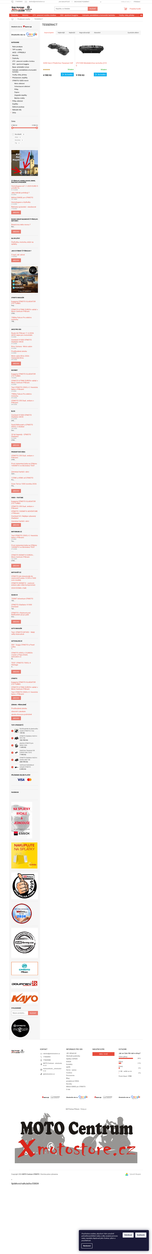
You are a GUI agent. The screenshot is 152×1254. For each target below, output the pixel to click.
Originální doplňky (20, 95)
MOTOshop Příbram (72, 1109)
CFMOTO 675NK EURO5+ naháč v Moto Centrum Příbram (24, 310)
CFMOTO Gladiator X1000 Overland (21, 606)
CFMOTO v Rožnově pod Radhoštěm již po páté (20, 614)
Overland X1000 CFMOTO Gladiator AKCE (21, 341)
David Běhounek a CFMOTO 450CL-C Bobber (22, 426)
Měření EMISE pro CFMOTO (22, 198)
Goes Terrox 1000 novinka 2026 (24, 484)
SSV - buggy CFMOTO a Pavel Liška (22, 646)
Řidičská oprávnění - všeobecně (23, 207)
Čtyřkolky (15, 58)
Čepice (16, 92)
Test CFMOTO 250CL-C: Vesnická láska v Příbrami (24, 388)
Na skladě (19, 134)
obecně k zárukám (18, 711)
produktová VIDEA (72, 1081)
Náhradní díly (16, 110)
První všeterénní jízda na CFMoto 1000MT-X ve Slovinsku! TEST (24, 465)
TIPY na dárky (17, 50)
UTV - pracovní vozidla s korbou (23, 61)
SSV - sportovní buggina (20, 64)
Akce (18, 137)
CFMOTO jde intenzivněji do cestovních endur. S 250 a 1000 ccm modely (23, 578)
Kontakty (69, 1064)
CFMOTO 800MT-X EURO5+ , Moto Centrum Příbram (22, 556)
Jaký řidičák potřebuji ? (20, 193)
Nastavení (87, 1246)
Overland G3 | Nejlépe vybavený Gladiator (23, 517)
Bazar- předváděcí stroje (20, 67)
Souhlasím (141, 1235)
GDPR (68, 1067)
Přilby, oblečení (17, 101)
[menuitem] (14, 15)
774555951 (47, 1057)
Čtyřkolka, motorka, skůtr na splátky (22, 243)
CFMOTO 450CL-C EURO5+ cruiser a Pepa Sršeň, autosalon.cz (22, 655)
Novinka (19, 140)
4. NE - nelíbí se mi (125, 1071)
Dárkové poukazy (18, 107)
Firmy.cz (83, 1109)
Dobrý (121, 1066)
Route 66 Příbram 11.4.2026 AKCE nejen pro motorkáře (22, 334)
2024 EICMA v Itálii (18, 588)
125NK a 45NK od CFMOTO (22, 478)
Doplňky (15, 104)
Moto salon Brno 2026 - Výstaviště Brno (20, 357)
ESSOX (68, 1062)
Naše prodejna (17, 47)
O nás (68, 1089)
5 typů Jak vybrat (18, 255)
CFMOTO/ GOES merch (20, 81)
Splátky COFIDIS (72, 1059)
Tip (17, 143)
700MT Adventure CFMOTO (22, 599)
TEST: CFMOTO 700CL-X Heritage (21, 664)
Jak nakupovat (64, 1)
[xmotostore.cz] (76, 1139)
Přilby (16, 89)
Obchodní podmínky (81, 1)
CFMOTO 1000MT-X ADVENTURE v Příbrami (24, 512)
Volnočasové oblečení (22, 86)
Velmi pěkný (123, 1057)
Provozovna (70, 1075)
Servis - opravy (71, 1070)
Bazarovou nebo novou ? (21, 225)
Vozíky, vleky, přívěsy (19, 75)
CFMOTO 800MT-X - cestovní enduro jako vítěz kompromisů (23, 584)
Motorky (15, 55)
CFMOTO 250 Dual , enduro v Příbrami (22, 402)
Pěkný (121, 1062)
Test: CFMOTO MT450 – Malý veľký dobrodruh (23, 633)
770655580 (47, 1060)
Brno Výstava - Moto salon (21, 346)
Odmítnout (128, 1235)
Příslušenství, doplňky (19, 78)
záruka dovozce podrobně (21, 714)
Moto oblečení (19, 83)
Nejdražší (72, 32)
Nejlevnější (61, 32)
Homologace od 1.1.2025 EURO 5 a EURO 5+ (24, 187)
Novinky (69, 1084)
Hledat (92, 9)
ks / (103, 1054)
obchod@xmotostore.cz (51, 1054)
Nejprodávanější (84, 32)
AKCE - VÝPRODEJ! (19, 52)
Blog (67, 1078)
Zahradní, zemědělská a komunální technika (24, 71)
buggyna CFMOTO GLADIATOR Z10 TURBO (23, 302)
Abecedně (97, 32)
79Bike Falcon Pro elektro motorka (21, 318)
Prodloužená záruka (19, 351)
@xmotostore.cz (49, 1074)
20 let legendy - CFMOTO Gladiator (21, 435)
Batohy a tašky (19, 98)
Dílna (14, 113)
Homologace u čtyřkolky (21, 202)
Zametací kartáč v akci (20, 472)
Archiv (16, 212)
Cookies (69, 1073)
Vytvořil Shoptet (135, 1174)
